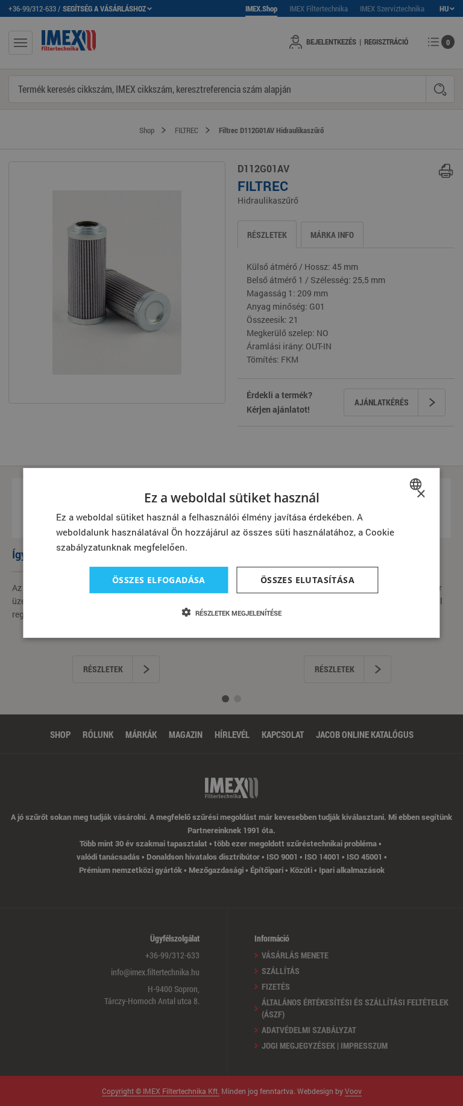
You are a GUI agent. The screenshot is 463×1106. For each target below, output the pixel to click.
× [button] (420, 494)
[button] (231, 612)
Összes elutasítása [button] (307, 579)
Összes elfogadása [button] (159, 579)
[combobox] (417, 484)
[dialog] (231, 553)
